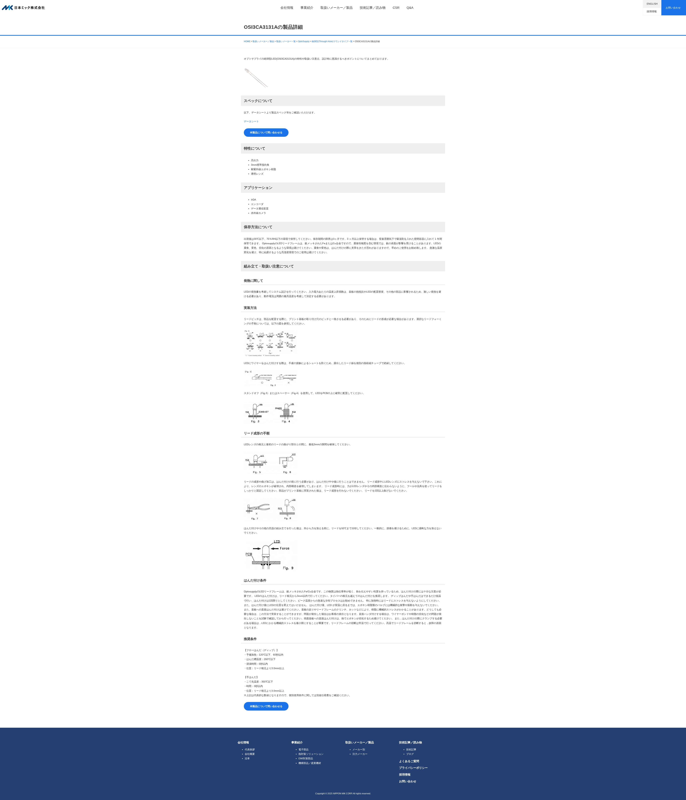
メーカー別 (358, 749)
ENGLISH (652, 3)
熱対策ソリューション (311, 754)
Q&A (410, 7)
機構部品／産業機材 (310, 763)
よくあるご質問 (409, 761)
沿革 (247, 758)
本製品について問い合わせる (266, 132)
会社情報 (286, 7)
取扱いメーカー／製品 (336, 7)
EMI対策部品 (306, 758)
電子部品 (304, 749)
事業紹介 (306, 7)
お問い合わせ (673, 7)
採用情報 (652, 11)
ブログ (410, 754)
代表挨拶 (250, 749)
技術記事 (411, 749)
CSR (396, 7)
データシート (251, 121)
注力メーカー (359, 754)
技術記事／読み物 (373, 7)
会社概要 (250, 754)
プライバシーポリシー (413, 767)
